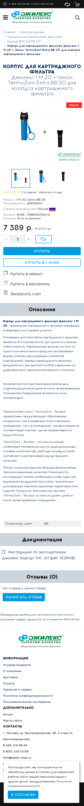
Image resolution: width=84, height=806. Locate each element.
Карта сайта (12, 720)
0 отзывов (28, 192)
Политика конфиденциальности (28, 695)
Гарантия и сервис (17, 689)
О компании (12, 671)
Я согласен (23, 794)
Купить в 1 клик (42, 262)
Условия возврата (17, 665)
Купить (42, 251)
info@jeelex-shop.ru (17, 757)
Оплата (8, 683)
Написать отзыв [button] (24, 597)
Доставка (10, 677)
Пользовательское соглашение (27, 702)
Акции (8, 714)
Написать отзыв (50, 192)
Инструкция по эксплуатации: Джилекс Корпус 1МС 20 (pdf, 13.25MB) (38, 555)
